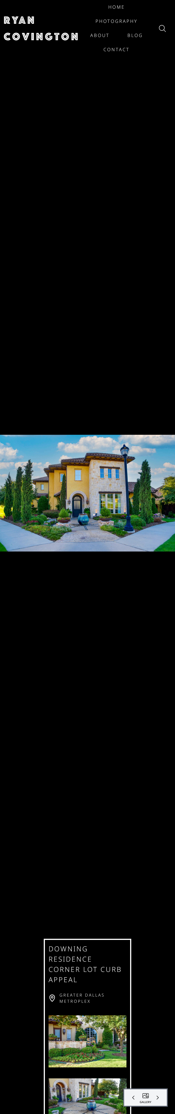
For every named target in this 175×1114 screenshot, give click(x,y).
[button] (42, 28)
